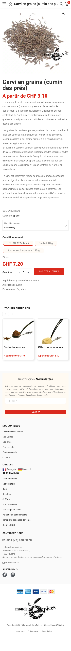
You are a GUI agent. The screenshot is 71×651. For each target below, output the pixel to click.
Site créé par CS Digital (54, 625)
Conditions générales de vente (16, 520)
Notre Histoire (8, 484)
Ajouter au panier (49, 271)
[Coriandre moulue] (18, 331)
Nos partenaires (9, 504)
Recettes (6, 494)
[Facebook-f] (4, 575)
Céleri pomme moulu (50, 347)
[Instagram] (13, 575)
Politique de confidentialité (14, 514)
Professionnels (9, 452)
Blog (4, 489)
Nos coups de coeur (11, 509)
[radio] (18, 243)
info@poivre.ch (12, 562)
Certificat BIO (8, 525)
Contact (6, 457)
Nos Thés (7, 442)
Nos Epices (7, 436)
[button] (63, 13)
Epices (16, 215)
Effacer (5, 257)
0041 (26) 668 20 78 (18, 540)
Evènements (8, 447)
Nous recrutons (9, 478)
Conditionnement (12, 237)
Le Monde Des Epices (12, 431)
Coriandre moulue (14, 347)
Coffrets (6, 499)
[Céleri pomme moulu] (52, 331)
